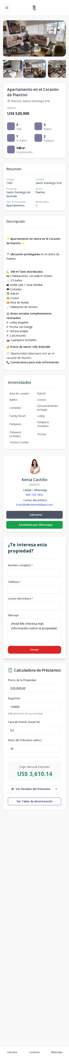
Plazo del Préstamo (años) (24, 740)
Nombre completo (20, 565)
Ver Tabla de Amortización (34, 801)
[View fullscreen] (59, 49)
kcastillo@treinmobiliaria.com (34, 504)
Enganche (14, 698)
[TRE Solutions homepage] (34, 8)
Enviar (34, 649)
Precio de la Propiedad (22, 680)
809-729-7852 (34, 495)
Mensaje (13, 615)
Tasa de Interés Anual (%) (24, 722)
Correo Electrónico (20, 598)
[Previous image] (10, 38)
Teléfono (14, 582)
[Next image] (59, 38)
